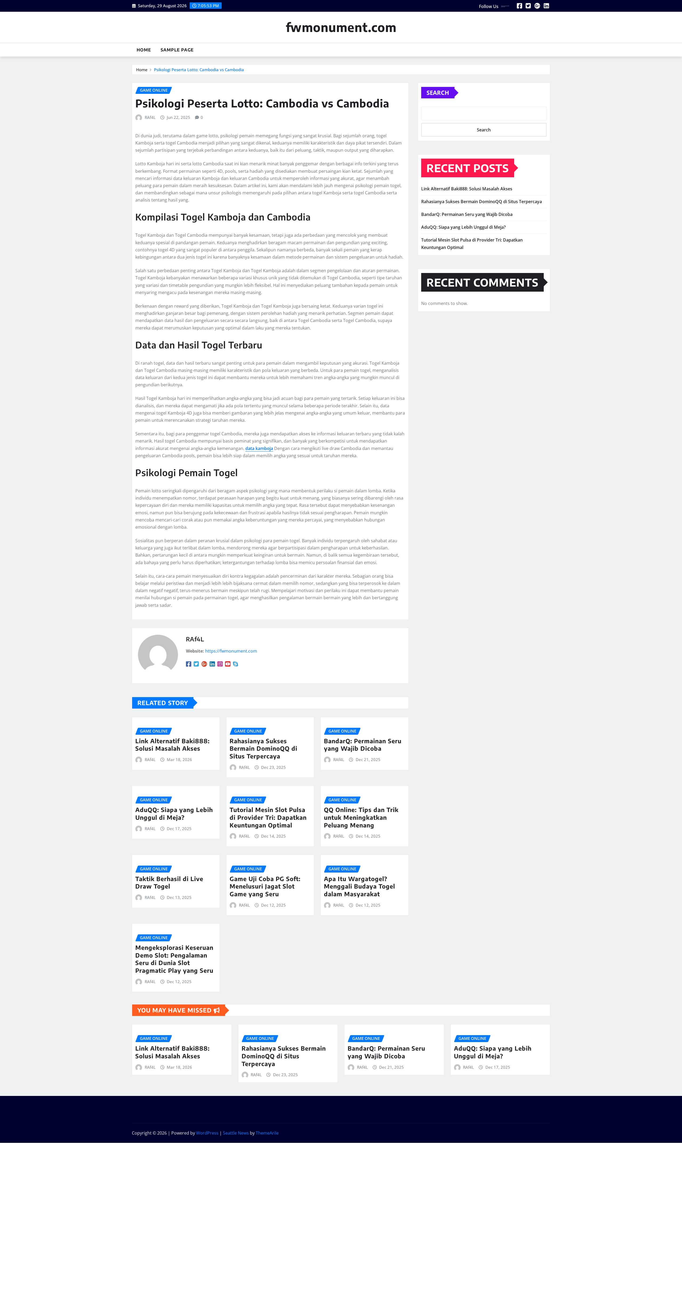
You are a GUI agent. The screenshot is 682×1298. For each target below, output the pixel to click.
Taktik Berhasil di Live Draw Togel (169, 882)
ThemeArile (267, 1133)
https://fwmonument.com (231, 651)
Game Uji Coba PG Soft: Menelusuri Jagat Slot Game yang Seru (265, 886)
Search (438, 93)
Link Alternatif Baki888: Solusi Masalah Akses (172, 744)
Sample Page (177, 50)
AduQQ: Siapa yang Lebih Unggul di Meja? (174, 813)
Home (144, 50)
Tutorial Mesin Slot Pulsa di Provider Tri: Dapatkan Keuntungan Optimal (268, 817)
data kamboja (259, 448)
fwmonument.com (341, 27)
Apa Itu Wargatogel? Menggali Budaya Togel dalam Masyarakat (359, 886)
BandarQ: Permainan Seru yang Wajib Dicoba (362, 744)
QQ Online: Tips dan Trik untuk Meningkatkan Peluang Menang (361, 817)
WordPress (207, 1133)
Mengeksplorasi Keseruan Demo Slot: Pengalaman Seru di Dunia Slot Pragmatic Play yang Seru (174, 959)
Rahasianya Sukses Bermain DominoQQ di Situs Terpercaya (263, 748)
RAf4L (150, 117)
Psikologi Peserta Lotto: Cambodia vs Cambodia (199, 69)
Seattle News (236, 1133)
